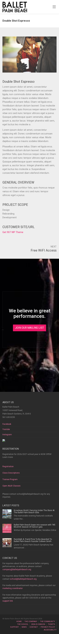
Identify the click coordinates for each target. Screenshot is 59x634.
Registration (8, 466)
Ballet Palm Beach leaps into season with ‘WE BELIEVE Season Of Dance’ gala (34, 526)
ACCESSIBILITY (50, 630)
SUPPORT (14, 627)
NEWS (24, 627)
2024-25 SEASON (38, 624)
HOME (19, 621)
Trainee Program (10, 479)
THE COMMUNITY (47, 621)
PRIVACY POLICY (48, 627)
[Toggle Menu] (54, 7)
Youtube (6, 429)
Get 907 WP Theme (12, 232)
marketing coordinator (12, 588)
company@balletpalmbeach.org (16, 569)
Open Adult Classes (11, 486)
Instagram (7, 434)
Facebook (6, 424)
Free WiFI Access (44, 250)
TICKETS (51, 624)
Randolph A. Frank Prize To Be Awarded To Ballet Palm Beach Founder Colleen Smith (33, 540)
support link (7, 601)
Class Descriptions (11, 473)
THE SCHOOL (22, 624)
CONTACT (34, 627)
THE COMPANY (30, 621)
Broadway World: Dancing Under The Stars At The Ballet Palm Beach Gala (34, 511)
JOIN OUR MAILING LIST (29, 327)
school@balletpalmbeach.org (23, 579)
